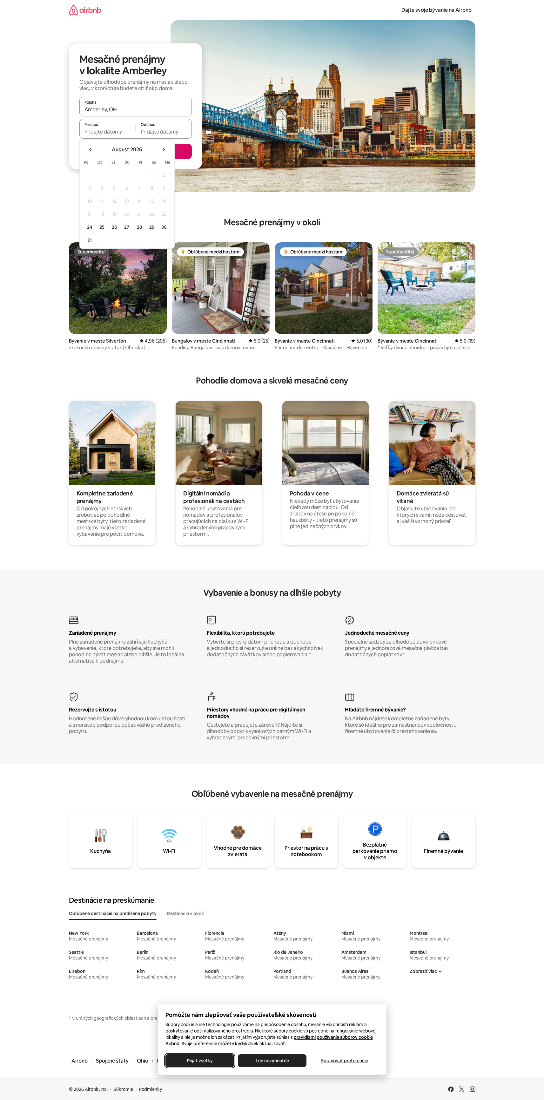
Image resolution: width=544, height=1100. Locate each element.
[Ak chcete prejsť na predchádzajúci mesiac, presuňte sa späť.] (90, 150)
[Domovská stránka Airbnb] (85, 10)
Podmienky (150, 1089)
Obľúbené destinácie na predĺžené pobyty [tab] (113, 913)
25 (101, 227)
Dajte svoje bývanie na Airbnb (436, 10)
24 (89, 227)
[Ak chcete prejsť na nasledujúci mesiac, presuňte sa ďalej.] (163, 150)
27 (126, 227)
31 (89, 240)
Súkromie (123, 1089)
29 (151, 227)
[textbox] (107, 131)
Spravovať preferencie (344, 1061)
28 (139, 227)
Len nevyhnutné (272, 1061)
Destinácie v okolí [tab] (185, 913)
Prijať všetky (199, 1061)
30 (164, 227)
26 (114, 227)
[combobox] (135, 109)
